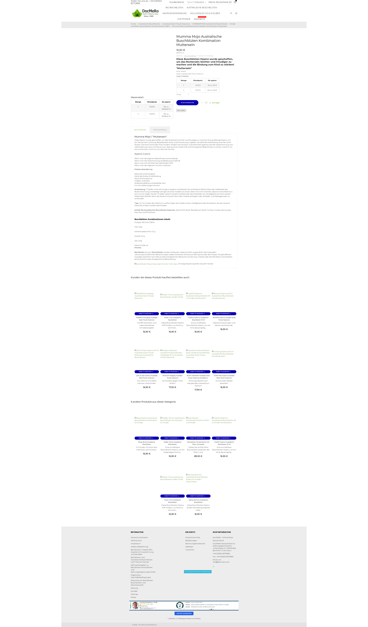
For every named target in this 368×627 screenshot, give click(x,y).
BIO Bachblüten (174, 7)
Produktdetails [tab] (160, 130)
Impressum (136, 544)
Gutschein (189, 550)
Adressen (189, 547)
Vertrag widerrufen (184, 613)
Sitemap (134, 594)
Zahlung (134, 588)
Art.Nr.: (178, 71)
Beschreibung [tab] (140, 130)
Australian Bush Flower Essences (192, 74)
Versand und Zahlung (193, 618)
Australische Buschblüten (202, 7)
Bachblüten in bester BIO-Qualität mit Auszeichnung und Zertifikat (142, 552)
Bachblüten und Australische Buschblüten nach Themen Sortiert (142, 559)
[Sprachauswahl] (236, 13)
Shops (133, 597)
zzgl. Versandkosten (190, 56)
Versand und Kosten (139, 537)
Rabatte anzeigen (146, 314)
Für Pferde (183, 19)
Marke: (178, 74)
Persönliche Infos (192, 537)
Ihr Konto (190, 532)
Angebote (200, 18)
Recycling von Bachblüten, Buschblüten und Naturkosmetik (142, 582)
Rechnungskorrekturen (195, 544)
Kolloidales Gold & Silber (205, 13)
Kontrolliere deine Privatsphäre (197, 572)
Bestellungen (191, 540)
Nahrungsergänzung (175, 13)
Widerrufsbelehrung (139, 547)
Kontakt (134, 591)
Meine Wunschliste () (220, 2)
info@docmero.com (221, 562)
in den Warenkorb (187, 102)
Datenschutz (136, 540)
